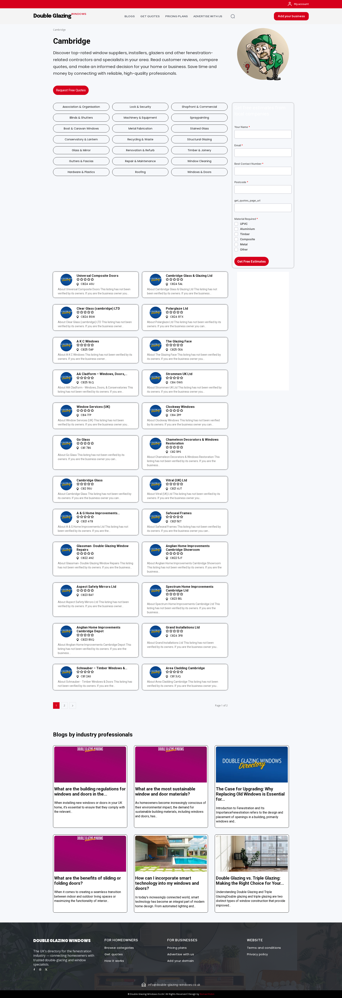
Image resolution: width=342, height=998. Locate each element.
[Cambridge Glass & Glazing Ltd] (156, 280)
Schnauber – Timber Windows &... (102, 668)
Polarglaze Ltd (177, 308)
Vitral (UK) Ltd (176, 480)
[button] (232, 16)
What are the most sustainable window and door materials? (165, 791)
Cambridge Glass (90, 480)
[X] (46, 970)
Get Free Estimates (251, 261)
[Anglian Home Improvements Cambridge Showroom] (156, 550)
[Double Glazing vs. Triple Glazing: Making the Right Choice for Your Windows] (252, 853)
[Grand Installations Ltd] (156, 631)
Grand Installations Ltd (183, 627)
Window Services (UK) (93, 407)
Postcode (241, 182)
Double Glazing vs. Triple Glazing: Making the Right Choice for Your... (250, 881)
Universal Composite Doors (97, 276)
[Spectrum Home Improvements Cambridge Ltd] (156, 591)
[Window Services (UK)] (66, 411)
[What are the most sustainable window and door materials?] (171, 764)
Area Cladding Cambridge (185, 668)
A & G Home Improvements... (98, 513)
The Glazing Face (179, 341)
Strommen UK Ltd (179, 374)
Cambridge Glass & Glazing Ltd (189, 276)
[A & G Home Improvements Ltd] (66, 517)
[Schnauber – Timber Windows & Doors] (66, 672)
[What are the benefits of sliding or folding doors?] (90, 853)
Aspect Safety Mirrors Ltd (96, 587)
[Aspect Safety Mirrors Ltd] (66, 591)
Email (238, 145)
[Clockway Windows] (156, 411)
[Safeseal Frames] (156, 517)
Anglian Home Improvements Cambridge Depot (98, 629)
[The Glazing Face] (156, 345)
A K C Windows (88, 341)
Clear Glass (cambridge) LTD (98, 308)
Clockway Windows (180, 407)
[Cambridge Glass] (66, 484)
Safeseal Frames (179, 513)
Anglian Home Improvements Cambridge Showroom (188, 548)
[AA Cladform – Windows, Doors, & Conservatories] (66, 378)
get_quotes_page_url (247, 200)
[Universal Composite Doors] (66, 280)
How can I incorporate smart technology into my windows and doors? (167, 883)
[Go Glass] (66, 444)
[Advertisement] (263, 331)
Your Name (242, 127)
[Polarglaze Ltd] (156, 312)
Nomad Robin (207, 994)
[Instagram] (40, 970)
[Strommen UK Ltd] (156, 378)
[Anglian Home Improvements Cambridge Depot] (66, 631)
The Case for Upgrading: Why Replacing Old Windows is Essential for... (250, 794)
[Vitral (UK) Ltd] (156, 484)
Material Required (246, 219)
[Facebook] (34, 970)
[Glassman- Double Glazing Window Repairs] (66, 550)
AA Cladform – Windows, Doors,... (102, 374)
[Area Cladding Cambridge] (156, 672)
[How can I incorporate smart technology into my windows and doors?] (171, 853)
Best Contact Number (248, 164)
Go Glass (83, 439)
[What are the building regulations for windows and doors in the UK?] (90, 764)
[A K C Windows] (66, 345)
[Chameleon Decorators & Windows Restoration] (156, 444)
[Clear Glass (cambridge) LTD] (66, 312)
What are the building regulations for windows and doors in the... (90, 791)
